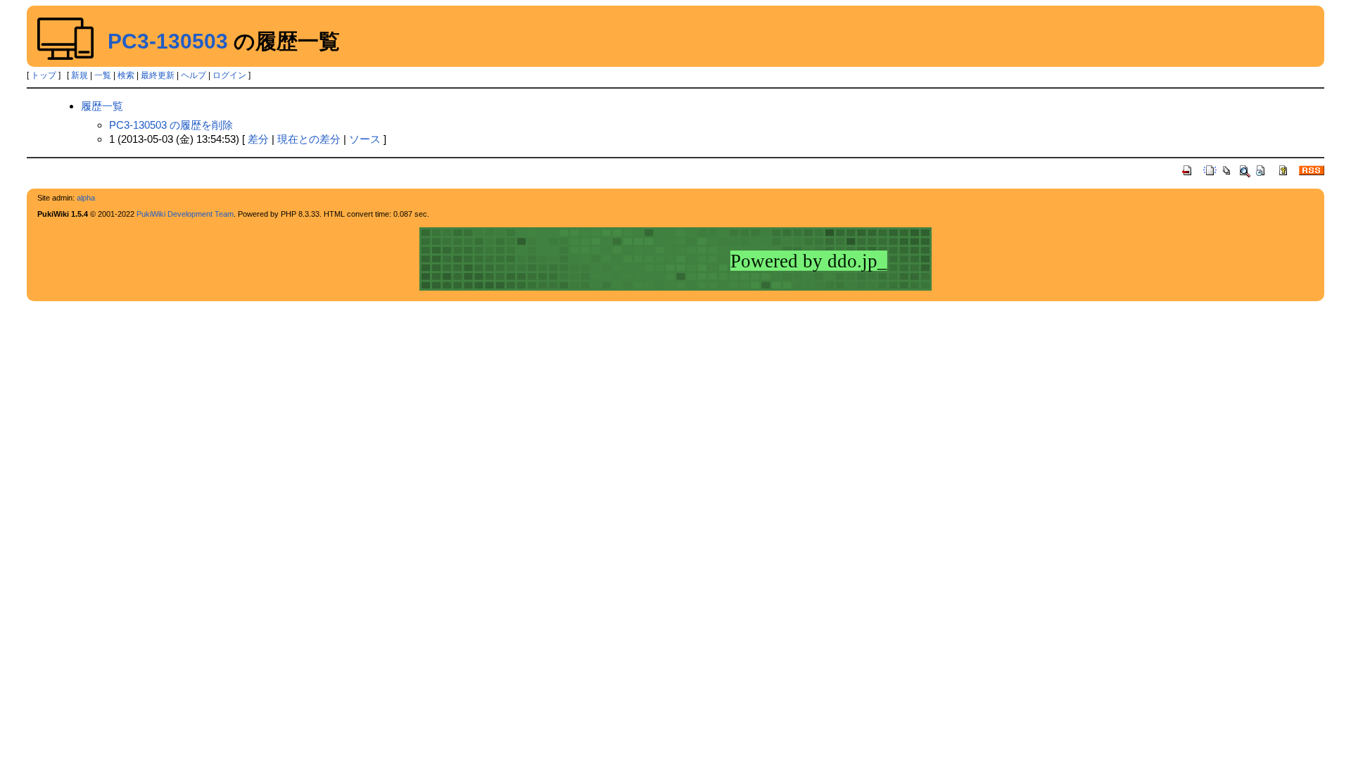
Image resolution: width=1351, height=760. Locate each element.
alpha (86, 198)
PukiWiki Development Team (185, 214)
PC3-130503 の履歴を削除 (171, 125)
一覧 (102, 75)
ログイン (229, 75)
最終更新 (158, 75)
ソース (365, 139)
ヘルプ (193, 75)
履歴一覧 (102, 106)
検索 (126, 75)
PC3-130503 (168, 41)
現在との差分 (309, 139)
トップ (43, 75)
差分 (258, 139)
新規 (79, 75)
